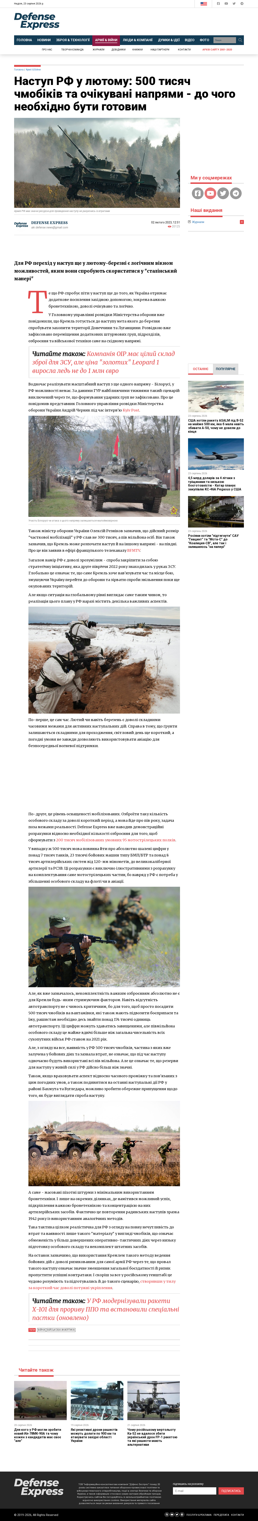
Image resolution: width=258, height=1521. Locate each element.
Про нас (47, 49)
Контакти (184, 49)
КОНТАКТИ (237, 1515)
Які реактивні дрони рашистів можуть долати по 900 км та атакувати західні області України (94, 1435)
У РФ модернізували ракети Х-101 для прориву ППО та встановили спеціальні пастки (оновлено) (105, 1309)
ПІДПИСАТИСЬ (231, 1491)
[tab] (200, 369)
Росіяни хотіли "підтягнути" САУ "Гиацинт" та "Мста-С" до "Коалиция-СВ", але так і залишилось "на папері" (213, 541)
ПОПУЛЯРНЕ (225, 369)
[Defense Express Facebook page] (218, 4)
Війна (41, 1329)
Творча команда (72, 49)
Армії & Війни (33, 69)
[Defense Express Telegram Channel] (242, 4)
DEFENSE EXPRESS (49, 222)
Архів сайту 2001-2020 (217, 49)
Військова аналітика (61, 1329)
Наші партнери (160, 49)
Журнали (98, 49)
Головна (19, 69)
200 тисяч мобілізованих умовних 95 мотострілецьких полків (115, 840)
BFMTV (133, 550)
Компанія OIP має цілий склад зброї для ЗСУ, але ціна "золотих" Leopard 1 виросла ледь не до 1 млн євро (103, 362)
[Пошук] (240, 40)
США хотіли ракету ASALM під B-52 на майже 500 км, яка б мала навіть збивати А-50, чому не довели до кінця (216, 426)
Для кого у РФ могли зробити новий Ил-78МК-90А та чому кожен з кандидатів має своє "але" (37, 1435)
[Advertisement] (162, 22)
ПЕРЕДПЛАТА (221, 1515)
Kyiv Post (131, 410)
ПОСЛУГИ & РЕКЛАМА (198, 1515)
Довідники (118, 49)
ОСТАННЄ (200, 369)
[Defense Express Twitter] (234, 4)
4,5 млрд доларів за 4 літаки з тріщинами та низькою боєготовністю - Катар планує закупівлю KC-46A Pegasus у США (214, 483)
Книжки (137, 49)
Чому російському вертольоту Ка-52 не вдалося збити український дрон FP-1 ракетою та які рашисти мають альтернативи (152, 1437)
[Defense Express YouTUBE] (226, 4)
